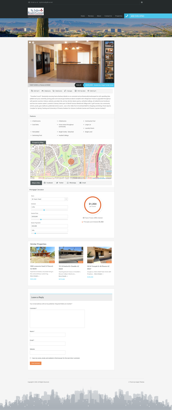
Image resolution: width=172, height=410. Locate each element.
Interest (33, 204)
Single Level (88, 132)
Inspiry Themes (139, 382)
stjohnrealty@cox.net (46, 2)
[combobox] (49, 199)
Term (32, 196)
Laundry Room (89, 128)
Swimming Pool (37, 135)
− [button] (33, 150)
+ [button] (33, 147)
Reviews (91, 16)
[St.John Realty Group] (36, 12)
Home (83, 16)
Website (32, 349)
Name (32, 331)
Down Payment (36, 223)
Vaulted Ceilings (64, 135)
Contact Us (108, 16)
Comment (33, 308)
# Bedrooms (62, 121)
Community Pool (90, 121)
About (99, 16)
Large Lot (88, 124)
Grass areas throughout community (66, 125)
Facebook (50, 183)
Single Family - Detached (66, 132)
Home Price (34, 213)
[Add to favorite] (30, 43)
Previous (29, 61)
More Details (34, 276)
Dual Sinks (35, 124)
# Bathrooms (36, 121)
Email (84, 183)
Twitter (61, 183)
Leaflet (94, 178)
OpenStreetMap (101, 178)
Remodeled (35, 132)
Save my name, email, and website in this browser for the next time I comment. (56, 358)
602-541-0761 (137, 16)
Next (102, 61)
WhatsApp (72, 183)
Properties (118, 16)
